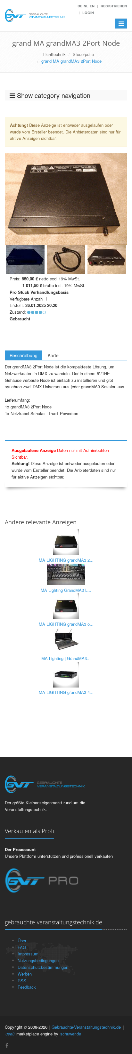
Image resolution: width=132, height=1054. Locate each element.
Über (22, 940)
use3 (9, 1034)
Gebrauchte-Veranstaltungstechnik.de (86, 1027)
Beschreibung (23, 355)
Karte (53, 355)
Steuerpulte (83, 54)
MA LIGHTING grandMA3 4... (66, 692)
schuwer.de (70, 1034)
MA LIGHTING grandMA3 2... (66, 560)
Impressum (28, 954)
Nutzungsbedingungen (38, 960)
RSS (22, 981)
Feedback (27, 987)
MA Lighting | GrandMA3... (66, 658)
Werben (25, 974)
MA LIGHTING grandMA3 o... (66, 624)
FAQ (22, 947)
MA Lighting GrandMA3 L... (66, 590)
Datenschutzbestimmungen (43, 967)
